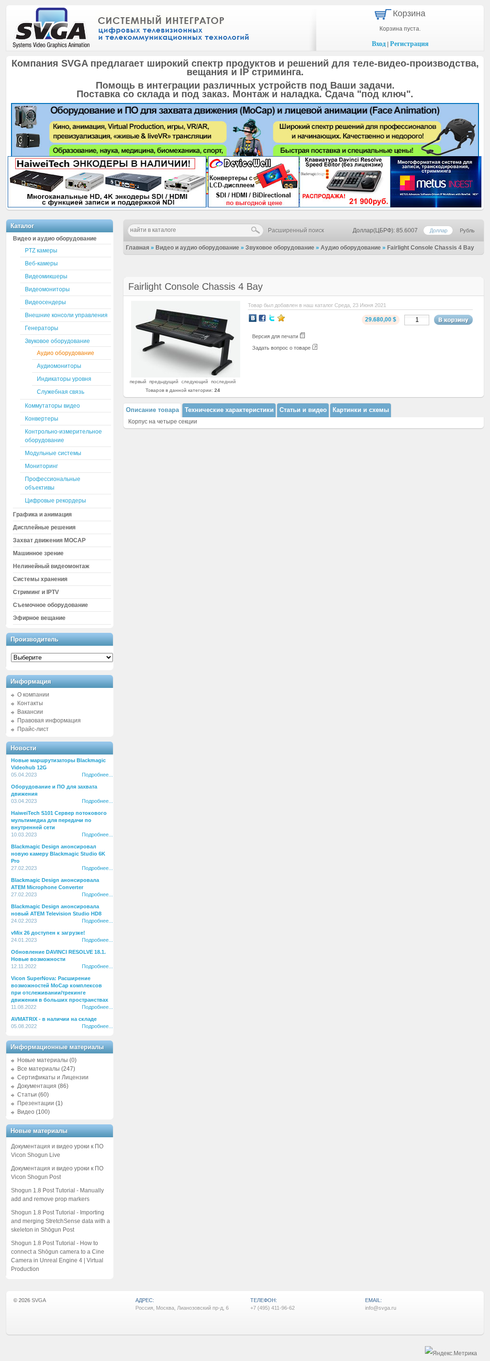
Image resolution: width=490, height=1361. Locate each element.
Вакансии (30, 712)
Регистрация (409, 43)
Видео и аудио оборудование (197, 247)
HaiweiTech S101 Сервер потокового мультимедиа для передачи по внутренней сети (59, 820)
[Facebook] (262, 318)
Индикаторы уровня (64, 379)
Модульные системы (53, 453)
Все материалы (38, 1068)
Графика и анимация (42, 514)
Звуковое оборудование (279, 247)
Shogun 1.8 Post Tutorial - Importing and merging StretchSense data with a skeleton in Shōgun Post (60, 1221)
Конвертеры (41, 418)
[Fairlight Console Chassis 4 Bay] (185, 375)
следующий (194, 381)
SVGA (39, 1300)
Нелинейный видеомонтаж (51, 566)
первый (138, 381)
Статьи (27, 1094)
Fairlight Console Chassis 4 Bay (430, 247)
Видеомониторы (47, 289)
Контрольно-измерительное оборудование (63, 436)
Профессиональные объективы (52, 483)
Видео (25, 1112)
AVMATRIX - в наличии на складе (54, 1019)
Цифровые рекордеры (55, 500)
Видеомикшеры (46, 276)
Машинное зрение (38, 553)
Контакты (30, 703)
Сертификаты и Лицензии (53, 1077)
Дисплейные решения (44, 527)
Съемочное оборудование (50, 605)
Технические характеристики (229, 409)
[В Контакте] (252, 318)
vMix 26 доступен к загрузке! (48, 933)
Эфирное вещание (39, 618)
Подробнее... (97, 775)
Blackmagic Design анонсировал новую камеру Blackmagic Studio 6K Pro (58, 854)
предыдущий (163, 381)
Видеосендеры (45, 302)
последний (223, 381)
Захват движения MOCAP (49, 540)
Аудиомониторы (59, 366)
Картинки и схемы (361, 409)
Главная (137, 247)
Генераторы (41, 328)
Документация (36, 1086)
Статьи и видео (303, 409)
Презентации (35, 1103)
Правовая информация (49, 720)
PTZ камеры (41, 250)
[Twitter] (272, 318)
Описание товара (152, 409)
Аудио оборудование (351, 247)
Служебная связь (60, 392)
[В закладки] (281, 318)
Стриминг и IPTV (36, 592)
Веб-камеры (41, 263)
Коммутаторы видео (52, 405)
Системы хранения (40, 579)
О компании (33, 694)
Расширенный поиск (296, 230)
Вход (379, 43)
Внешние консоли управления (66, 315)
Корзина (409, 13)
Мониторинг (41, 466)
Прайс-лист (33, 729)
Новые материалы (42, 1060)
